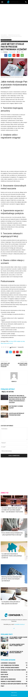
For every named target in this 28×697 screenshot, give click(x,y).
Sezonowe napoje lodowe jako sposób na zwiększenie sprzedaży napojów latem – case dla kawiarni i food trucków (12, 510)
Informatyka (4, 677)
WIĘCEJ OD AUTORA (8, 392)
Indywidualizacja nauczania (6, 39)
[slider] (5, 347)
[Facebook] (14, 628)
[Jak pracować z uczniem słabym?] (4, 407)
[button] (26, 2)
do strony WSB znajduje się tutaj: (17, 341)
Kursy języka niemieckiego (8, 679)
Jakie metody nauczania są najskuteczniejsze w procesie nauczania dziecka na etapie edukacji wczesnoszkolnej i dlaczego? (17, 399)
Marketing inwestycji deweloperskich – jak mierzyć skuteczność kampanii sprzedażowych (12, 578)
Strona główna (4, 35)
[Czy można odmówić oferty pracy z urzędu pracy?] (4, 646)
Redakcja (5, 52)
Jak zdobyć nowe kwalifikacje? (22, 364)
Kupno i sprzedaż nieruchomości (10, 667)
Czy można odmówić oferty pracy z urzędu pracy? (17, 645)
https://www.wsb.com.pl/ (7, 343)
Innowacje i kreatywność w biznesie (11, 681)
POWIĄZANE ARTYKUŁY (8, 389)
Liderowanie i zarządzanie (8, 663)
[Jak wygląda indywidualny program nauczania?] (4, 415)
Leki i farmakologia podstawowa (10, 665)
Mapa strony (14, 692)
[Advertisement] (14, 19)
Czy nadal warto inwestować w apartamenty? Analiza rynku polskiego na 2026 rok (11, 555)
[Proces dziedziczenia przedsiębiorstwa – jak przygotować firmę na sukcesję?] (14, 527)
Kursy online (4, 674)
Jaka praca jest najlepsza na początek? (5, 365)
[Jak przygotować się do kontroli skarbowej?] (4, 653)
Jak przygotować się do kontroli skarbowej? (16, 652)
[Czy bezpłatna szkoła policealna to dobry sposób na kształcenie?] (14, 596)
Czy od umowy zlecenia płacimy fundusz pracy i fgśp (18, 638)
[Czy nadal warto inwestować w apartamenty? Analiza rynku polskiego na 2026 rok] (14, 550)
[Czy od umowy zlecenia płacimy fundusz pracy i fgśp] (4, 639)
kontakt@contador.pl (19, 624)
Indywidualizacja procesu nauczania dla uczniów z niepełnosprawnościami (14, 41)
